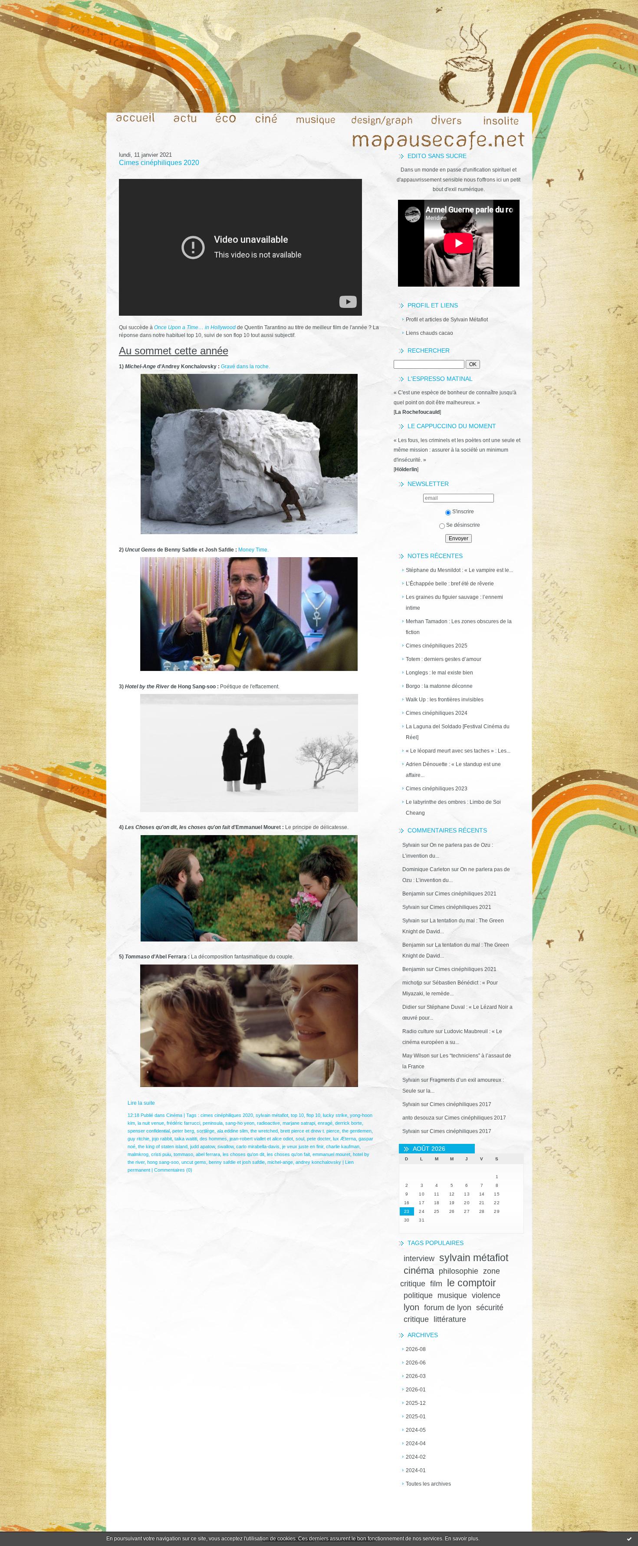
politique (418, 1295)
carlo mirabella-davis (258, 1146)
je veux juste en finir (302, 1146)
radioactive (268, 1123)
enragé (325, 1123)
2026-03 (416, 1376)
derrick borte (348, 1123)
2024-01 (416, 1470)
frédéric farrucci (183, 1123)
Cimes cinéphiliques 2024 (436, 713)
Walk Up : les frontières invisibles (444, 700)
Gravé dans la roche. (245, 366)
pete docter (318, 1138)
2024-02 (416, 1457)
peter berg (183, 1130)
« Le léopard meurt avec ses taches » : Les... (458, 751)
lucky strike (335, 1115)
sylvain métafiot (473, 1257)
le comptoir (471, 1282)
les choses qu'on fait (288, 1154)
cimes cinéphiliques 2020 (227, 1115)
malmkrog (138, 1154)
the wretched (264, 1130)
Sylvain (411, 845)
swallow (225, 1146)
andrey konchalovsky (318, 1162)
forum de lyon (447, 1307)
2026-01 (416, 1390)
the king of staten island (162, 1146)
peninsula (213, 1123)
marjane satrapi (299, 1123)
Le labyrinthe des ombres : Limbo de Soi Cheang (453, 807)
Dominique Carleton (426, 869)
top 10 (297, 1115)
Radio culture (418, 1031)
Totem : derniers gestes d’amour (443, 659)
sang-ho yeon (239, 1123)
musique (452, 1295)
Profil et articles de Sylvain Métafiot (447, 320)
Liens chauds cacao (429, 333)
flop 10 (313, 1115)
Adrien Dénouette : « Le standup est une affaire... (453, 769)
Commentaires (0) (173, 1170)
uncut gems (193, 1162)
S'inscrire (463, 512)
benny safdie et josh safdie (237, 1162)
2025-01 (416, 1417)
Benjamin (413, 894)
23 (407, 1211)
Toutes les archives (428, 1484)
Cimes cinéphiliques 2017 (460, 1104)
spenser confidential (149, 1130)
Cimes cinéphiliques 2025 (436, 646)
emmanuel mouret (331, 1154)
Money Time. (253, 550)
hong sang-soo (163, 1162)
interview (419, 1258)
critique (416, 1319)
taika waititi (185, 1138)
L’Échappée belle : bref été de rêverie (450, 584)
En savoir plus (461, 1539)
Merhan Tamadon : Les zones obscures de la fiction (459, 626)
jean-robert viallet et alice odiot (261, 1138)
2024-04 (416, 1443)
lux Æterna (344, 1138)
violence (486, 1295)
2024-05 (416, 1430)
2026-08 (416, 1349)
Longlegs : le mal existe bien (439, 673)
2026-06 (416, 1363)
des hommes (213, 1138)
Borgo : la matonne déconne (439, 686)
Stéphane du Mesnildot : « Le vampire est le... (459, 570)
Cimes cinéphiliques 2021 (466, 894)
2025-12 (416, 1403)
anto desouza (418, 1118)
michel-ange (280, 1162)
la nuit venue (151, 1123)
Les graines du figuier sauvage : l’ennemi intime (454, 602)
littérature (450, 1319)
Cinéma (174, 1115)
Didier (409, 1007)
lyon (411, 1307)
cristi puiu (161, 1154)
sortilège (205, 1130)
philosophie (458, 1271)
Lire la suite (141, 1103)
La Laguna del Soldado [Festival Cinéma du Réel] (458, 731)
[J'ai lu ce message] (629, 1538)
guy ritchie (138, 1138)
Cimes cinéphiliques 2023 (436, 789)
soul (300, 1138)
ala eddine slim (232, 1130)
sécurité (489, 1307)
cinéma (419, 1270)
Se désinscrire (463, 525)
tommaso (183, 1154)
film (436, 1283)
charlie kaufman (342, 1146)
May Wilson (416, 1056)
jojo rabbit (162, 1138)
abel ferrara (208, 1154)
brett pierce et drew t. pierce (309, 1130)
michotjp (412, 983)
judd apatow (202, 1146)
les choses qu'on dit (243, 1154)
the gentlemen (357, 1130)
